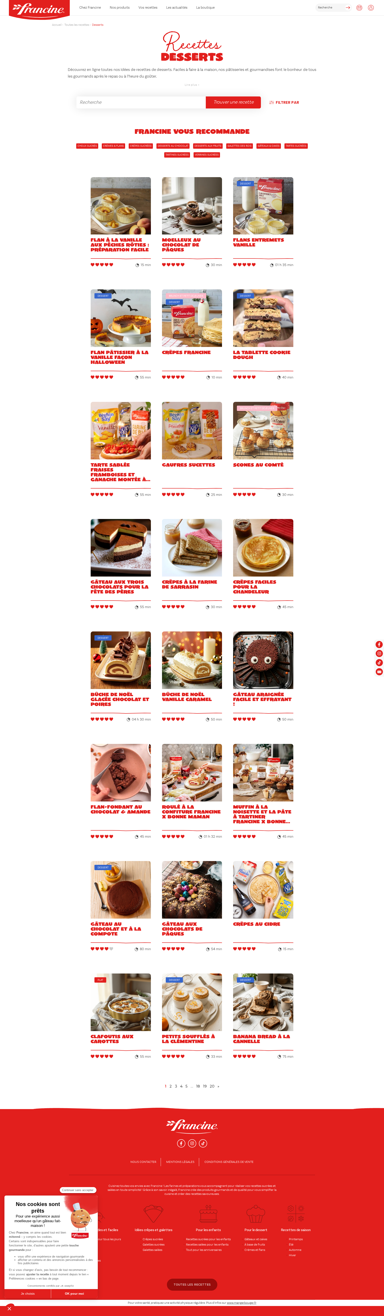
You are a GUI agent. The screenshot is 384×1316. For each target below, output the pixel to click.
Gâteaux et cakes (255, 1239)
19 (205, 1086)
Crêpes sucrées (153, 1239)
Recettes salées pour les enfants (207, 1244)
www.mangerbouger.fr (241, 1302)
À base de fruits (254, 1244)
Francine (156, 1186)
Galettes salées (152, 1250)
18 (198, 1086)
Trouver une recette (233, 102)
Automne (295, 1250)
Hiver (292, 1255)
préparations (191, 1186)
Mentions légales (180, 1162)
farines (173, 1186)
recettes (196, 1194)
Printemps (296, 1239)
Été (291, 1244)
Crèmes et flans (254, 1250)
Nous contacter (143, 1162)
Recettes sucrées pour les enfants (208, 1239)
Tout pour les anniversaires (204, 1250)
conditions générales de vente (229, 1162)
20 (212, 1086)
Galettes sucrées (153, 1244)
